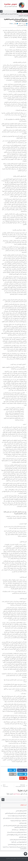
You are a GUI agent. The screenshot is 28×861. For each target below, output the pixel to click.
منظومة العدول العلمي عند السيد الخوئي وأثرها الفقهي (15, 813)
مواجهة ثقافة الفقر (22, 837)
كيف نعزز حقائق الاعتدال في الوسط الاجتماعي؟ (17, 844)
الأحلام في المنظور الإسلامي (21, 811)
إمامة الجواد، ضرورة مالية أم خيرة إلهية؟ (18, 820)
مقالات (21, 14)
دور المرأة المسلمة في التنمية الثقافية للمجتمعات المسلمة (15, 20)
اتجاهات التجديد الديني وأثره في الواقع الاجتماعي (16, 835)
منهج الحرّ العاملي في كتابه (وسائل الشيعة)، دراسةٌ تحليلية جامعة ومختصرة (14, 848)
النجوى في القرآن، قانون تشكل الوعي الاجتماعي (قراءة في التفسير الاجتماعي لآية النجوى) (15, 826)
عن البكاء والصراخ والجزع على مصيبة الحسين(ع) (16, 832)
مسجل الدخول (16, 793)
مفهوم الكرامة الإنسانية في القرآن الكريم (18, 839)
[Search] (1, 11)
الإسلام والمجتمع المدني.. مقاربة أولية (18, 842)
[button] (22, 11)
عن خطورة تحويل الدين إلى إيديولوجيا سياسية (17, 816)
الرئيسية (26, 14)
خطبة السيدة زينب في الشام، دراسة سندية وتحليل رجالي (14, 818)
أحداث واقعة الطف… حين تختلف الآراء (19, 830)
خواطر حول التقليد (22, 823)
